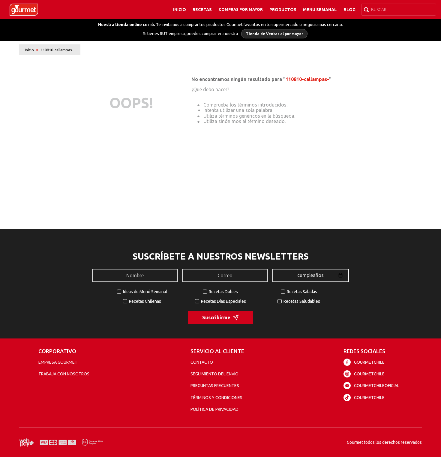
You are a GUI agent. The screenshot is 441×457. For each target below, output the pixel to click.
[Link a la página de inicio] (29, 50)
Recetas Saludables (302, 301)
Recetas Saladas (302, 291)
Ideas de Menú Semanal (145, 291)
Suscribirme (216, 317)
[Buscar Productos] (367, 9)
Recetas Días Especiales (223, 301)
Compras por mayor (241, 9)
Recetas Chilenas (145, 301)
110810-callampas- (57, 50)
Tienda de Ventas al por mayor (274, 34)
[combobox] (398, 10)
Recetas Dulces (223, 291)
